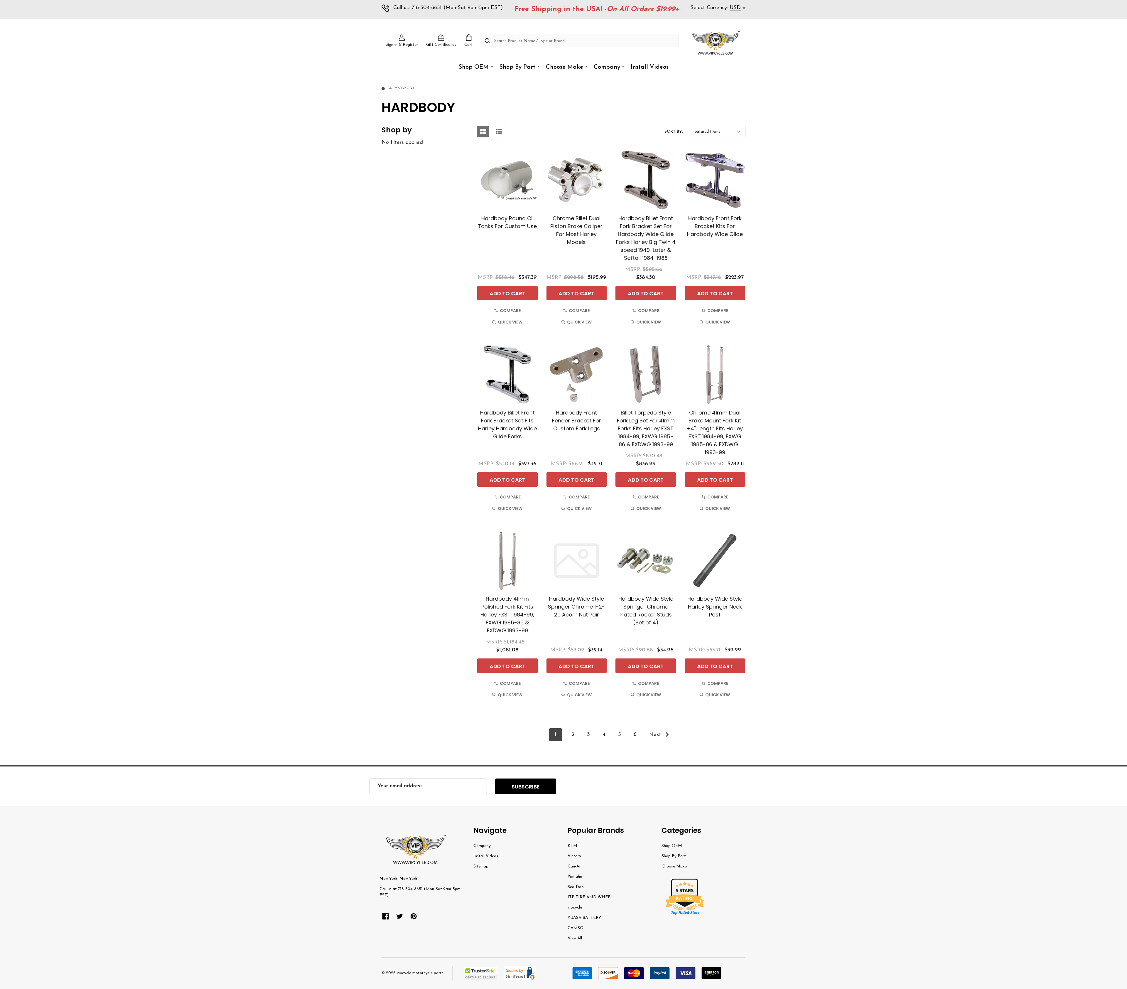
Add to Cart (507, 293)
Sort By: (673, 131)
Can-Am (575, 866)
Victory (574, 856)
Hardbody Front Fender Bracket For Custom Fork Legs (576, 420)
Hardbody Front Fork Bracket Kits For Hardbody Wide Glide (715, 226)
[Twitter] (400, 916)
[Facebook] (385, 916)
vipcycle (575, 907)
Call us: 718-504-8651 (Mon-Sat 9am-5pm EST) (448, 8)
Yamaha (575, 877)
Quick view (510, 322)
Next (656, 734)
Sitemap (480, 866)
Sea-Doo (576, 887)
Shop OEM (473, 67)
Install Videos (650, 67)
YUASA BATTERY (584, 918)
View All (575, 938)
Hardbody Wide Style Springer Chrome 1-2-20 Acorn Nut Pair (576, 606)
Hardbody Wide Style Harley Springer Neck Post (714, 606)
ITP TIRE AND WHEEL (590, 897)
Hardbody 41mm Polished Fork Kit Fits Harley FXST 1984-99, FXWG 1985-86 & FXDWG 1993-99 (507, 614)
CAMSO (575, 928)
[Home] (384, 88)
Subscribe (526, 786)
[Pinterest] (414, 916)
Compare (510, 311)
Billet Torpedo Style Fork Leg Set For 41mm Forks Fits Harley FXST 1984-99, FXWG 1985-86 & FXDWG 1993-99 (646, 428)
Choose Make (564, 67)
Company (607, 67)
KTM (572, 846)
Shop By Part (517, 67)
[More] (491, 67)
